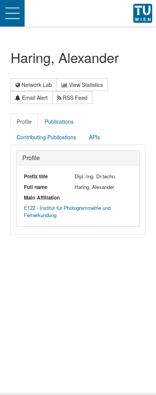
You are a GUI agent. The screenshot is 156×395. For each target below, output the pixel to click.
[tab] (25, 121)
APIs (94, 137)
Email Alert (34, 97)
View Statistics (85, 84)
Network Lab (36, 84)
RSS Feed (74, 97)
